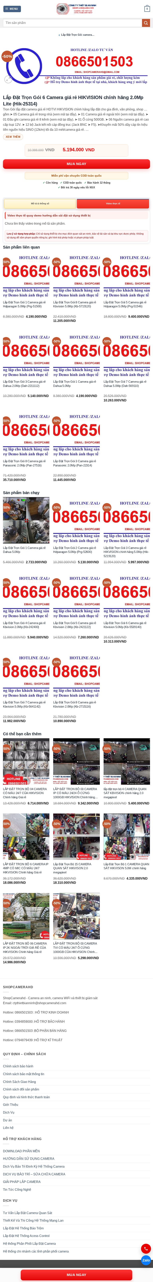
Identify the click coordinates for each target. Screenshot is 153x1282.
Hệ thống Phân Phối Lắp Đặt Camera (29, 1243)
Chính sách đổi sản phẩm (21, 1089)
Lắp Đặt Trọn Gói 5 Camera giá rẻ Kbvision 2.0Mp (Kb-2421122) (74, 625)
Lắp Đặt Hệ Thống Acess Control (26, 1236)
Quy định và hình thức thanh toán (26, 1097)
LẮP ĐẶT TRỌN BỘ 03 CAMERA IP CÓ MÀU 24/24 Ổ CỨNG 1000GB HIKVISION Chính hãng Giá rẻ (75, 793)
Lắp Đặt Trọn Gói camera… (77, 34)
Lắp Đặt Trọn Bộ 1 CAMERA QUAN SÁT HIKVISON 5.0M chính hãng (126, 866)
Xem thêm (13, 136)
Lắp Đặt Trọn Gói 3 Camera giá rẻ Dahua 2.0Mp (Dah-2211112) (24, 383)
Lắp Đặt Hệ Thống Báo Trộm (23, 1228)
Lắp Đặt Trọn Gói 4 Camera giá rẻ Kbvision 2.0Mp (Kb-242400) (24, 625)
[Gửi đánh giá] (146, 23)
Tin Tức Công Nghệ (17, 1189)
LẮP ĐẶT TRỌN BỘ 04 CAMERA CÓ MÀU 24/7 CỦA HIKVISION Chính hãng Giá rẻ (25, 793)
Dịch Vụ (8, 1112)
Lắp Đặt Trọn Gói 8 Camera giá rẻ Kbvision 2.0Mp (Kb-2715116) (74, 704)
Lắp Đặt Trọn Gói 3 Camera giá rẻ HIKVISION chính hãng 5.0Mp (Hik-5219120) (126, 551)
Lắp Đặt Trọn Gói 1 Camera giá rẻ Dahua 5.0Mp (74, 383)
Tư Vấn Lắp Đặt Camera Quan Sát (27, 1213)
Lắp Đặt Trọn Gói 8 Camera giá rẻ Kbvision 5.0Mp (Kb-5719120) (74, 304)
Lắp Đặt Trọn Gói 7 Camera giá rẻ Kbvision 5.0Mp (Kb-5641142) (24, 704)
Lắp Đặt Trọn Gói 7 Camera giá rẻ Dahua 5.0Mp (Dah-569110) (125, 383)
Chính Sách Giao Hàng (19, 1081)
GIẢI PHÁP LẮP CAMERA (22, 1182)
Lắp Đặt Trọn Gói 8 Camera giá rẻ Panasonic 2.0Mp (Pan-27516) (24, 463)
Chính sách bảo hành (18, 1066)
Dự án (7, 1120)
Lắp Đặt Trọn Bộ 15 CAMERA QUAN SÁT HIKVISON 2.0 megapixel (72, 868)
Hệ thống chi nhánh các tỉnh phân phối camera (36, 1251)
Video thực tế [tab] (113, 203)
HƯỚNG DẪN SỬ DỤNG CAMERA (28, 1158)
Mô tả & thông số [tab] (40, 203)
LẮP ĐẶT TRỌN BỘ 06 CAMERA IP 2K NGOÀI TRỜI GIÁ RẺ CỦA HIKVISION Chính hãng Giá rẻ (25, 947)
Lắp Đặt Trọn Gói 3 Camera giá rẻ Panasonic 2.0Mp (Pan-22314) (74, 463)
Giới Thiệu (10, 1104)
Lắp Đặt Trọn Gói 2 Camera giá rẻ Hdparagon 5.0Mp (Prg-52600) (74, 550)
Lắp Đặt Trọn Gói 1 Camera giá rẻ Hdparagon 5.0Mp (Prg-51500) (24, 304)
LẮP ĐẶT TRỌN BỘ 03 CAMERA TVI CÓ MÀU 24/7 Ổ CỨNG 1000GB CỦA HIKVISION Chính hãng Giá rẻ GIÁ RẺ (75, 948)
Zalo (146, 1260)
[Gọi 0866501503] (146, 1249)
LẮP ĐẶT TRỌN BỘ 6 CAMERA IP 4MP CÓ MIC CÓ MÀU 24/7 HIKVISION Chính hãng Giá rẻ (25, 868)
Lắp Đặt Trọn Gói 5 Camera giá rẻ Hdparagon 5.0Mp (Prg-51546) (125, 304)
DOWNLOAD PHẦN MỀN (21, 1151)
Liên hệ (8, 1128)
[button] (12, 9)
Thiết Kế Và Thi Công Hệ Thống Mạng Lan (33, 1220)
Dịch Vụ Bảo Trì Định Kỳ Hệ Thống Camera (34, 1166)
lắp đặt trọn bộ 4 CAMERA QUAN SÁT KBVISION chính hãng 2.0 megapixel (125, 793)
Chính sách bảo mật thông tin (23, 1074)
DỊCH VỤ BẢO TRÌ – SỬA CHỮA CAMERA (34, 1174)
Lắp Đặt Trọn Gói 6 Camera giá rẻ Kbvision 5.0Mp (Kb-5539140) (125, 625)
